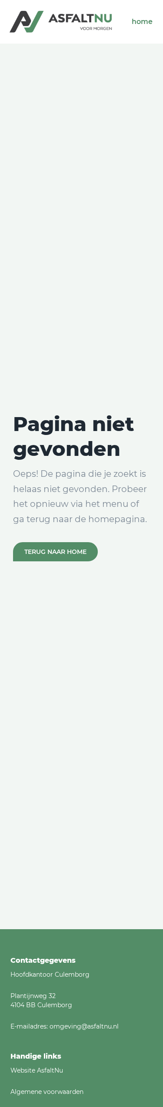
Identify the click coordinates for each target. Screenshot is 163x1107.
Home (142, 21)
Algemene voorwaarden (46, 1092)
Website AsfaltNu (36, 1070)
